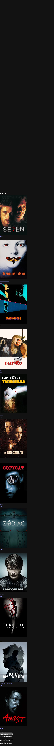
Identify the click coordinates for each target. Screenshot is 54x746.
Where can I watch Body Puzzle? (6, 745)
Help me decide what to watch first (7, 734)
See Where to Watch (4, 151)
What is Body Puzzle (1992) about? (7, 739)
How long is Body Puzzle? (5, 742)
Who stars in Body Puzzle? (5, 740)
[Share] (1, 70)
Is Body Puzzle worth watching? (6, 743)
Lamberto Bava (10, 76)
